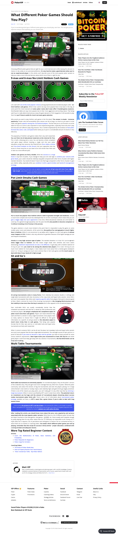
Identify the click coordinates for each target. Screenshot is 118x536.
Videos (91, 2)
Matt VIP (13, 24)
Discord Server (64, 495)
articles (52, 144)
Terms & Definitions (50, 500)
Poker (13, 492)
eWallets (13, 500)
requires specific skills (43, 299)
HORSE (47, 417)
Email (78, 495)
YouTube (62, 500)
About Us (96, 492)
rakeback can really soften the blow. (48, 409)
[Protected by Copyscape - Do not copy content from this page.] (69, 522)
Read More (51, 473)
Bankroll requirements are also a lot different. (34, 245)
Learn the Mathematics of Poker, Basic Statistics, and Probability (35, 437)
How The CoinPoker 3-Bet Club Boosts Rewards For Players (90, 71)
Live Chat (79, 498)
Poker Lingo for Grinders (22, 442)
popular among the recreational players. (35, 124)
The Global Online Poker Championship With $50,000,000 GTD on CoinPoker (90, 81)
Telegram (79, 492)
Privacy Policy (97, 498)
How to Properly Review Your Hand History (28, 450)
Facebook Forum (65, 498)
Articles (85, 2)
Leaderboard (78, 2)
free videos (45, 144)
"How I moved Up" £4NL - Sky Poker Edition (28, 452)
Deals (69, 2)
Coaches (46, 492)
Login (104, 2)
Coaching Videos (49, 495)
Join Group (82, 130)
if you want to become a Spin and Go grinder (36, 335)
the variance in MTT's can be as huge (32, 406)
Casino (13, 498)
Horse (81, 48)
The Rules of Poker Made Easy (24, 448)
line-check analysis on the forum (25, 146)
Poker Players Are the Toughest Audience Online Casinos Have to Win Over (91, 59)
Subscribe (83, 105)
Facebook (63, 492)
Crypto (13, 495)
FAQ (94, 495)
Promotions (30, 495)
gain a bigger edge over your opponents (24, 220)
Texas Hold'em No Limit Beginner (19, 11)
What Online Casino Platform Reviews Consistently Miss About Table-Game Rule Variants (91, 153)
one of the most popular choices (30, 105)
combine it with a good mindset (46, 163)
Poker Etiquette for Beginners (24, 440)
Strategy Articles (48, 498)
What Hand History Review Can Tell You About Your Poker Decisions (90, 142)
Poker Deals (31, 492)
